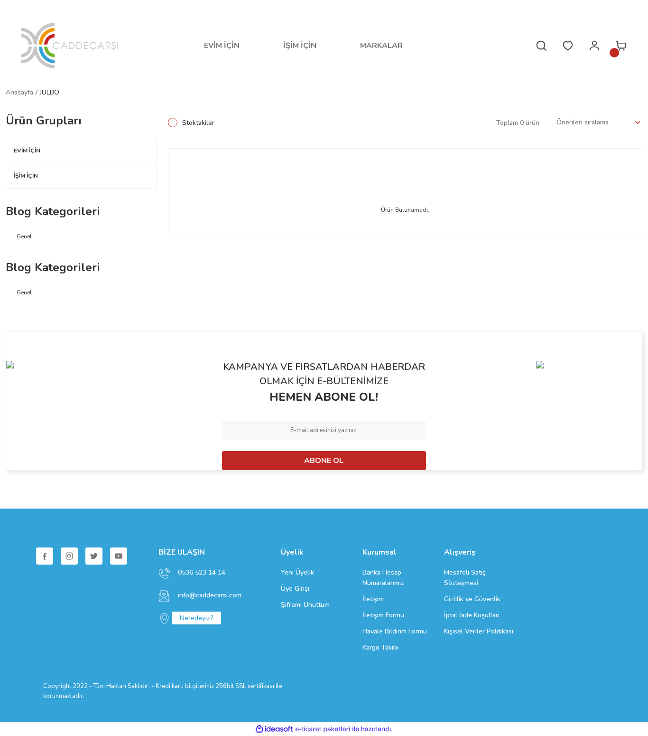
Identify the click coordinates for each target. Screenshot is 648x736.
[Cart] (621, 45)
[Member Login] (594, 45)
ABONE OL (323, 460)
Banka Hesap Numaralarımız (383, 577)
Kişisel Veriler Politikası (478, 631)
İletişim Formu (383, 615)
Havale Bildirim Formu (394, 631)
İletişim (373, 599)
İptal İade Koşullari (472, 615)
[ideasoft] (274, 729)
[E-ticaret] (323, 729)
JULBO (49, 92)
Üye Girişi (295, 588)
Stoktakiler (198, 122)
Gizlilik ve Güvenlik (472, 599)
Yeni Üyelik (297, 572)
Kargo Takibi (380, 647)
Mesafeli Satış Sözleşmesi (465, 577)
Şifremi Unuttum (305, 604)
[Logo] (69, 45)
